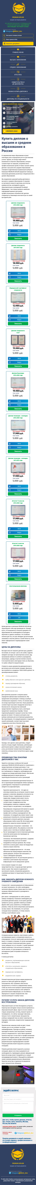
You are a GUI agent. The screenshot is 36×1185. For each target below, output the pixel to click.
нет (19, 617)
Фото (19, 231)
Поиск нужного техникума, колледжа (14, 35)
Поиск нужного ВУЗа (11, 39)
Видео (19, 234)
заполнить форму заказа (9, 1126)
